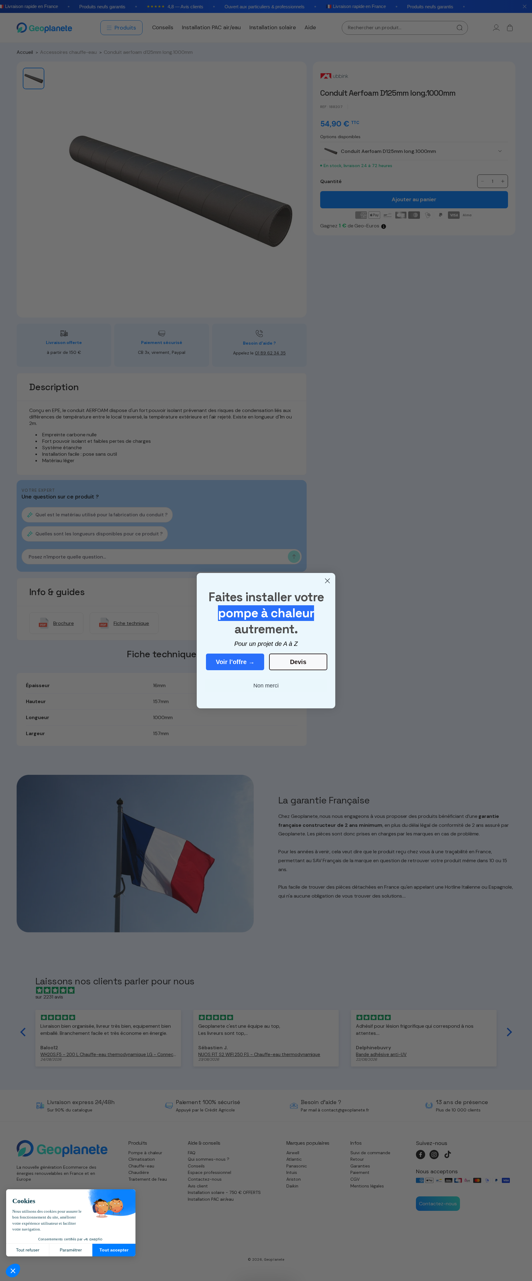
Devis (298, 662)
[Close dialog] (327, 580)
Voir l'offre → (235, 662)
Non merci (266, 686)
